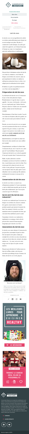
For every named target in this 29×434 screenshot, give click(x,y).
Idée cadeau (14, 23)
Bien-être (14, 14)
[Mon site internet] (8, 299)
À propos (7, 415)
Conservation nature (14, 11)
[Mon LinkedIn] (12, 299)
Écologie (14, 20)
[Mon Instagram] (16, 299)
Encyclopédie (14, 17)
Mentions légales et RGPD (6, 432)
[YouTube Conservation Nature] (20, 299)
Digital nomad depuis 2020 (9, 286)
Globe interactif (9, 419)
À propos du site (14, 295)
